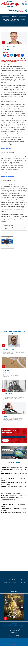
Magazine (5, 579)
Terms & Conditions (17, 640)
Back (4, 29)
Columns (23, 582)
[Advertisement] (14, 530)
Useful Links (18, 584)
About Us (9, 584)
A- (26, 1)
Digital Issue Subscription (8, 454)
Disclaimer (8, 640)
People (22, 579)
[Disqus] (14, 274)
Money (5, 582)
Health (14, 579)
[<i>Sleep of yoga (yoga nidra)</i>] (7, 242)
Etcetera (14, 582)
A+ (23, 1)
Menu (1, 1)
